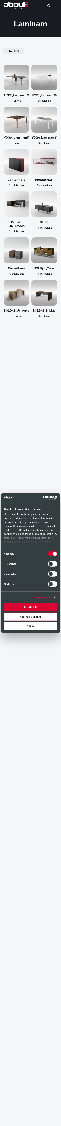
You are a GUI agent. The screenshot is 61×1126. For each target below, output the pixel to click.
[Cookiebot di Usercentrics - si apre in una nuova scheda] (43, 497)
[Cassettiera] (16, 250)
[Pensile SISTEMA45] (16, 204)
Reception (16, 315)
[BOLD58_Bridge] (44, 293)
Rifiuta (30, 626)
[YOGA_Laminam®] (16, 120)
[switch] (52, 564)
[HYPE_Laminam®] (16, 77)
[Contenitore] (16, 162)
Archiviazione (16, 185)
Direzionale (44, 100)
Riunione (16, 100)
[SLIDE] (44, 204)
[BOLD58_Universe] (16, 293)
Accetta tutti (30, 607)
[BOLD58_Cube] (44, 250)
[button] (55, 5)
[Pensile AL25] (44, 162)
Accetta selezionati (30, 616)
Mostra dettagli (42, 597)
